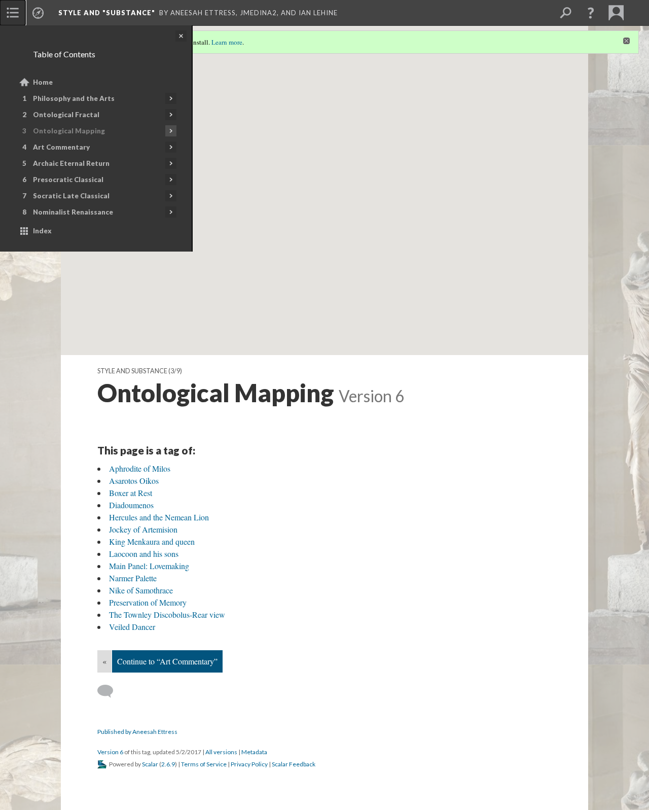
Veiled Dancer (132, 626)
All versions (221, 752)
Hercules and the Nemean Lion (159, 517)
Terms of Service (204, 764)
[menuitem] (12, 12)
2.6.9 (168, 764)
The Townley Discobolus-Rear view (167, 614)
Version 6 (110, 752)
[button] (590, 12)
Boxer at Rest (130, 492)
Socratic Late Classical (71, 196)
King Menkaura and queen (152, 541)
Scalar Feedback (293, 764)
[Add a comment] (109, 691)
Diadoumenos (131, 505)
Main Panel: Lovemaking (149, 565)
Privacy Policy (249, 764)
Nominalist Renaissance (73, 212)
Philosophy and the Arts (74, 98)
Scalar (150, 764)
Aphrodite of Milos (139, 468)
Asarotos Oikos (134, 480)
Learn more (226, 42)
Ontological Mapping (69, 131)
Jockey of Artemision (143, 529)
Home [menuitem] (43, 82)
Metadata (254, 752)
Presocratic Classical (68, 179)
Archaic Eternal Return (71, 163)
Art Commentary (61, 147)
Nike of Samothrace (141, 590)
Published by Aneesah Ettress (137, 731)
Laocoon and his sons (143, 553)
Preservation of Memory (148, 602)
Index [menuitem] (42, 231)
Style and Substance (132, 371)
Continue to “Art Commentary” (167, 661)
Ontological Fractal (66, 115)
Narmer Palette (133, 578)
